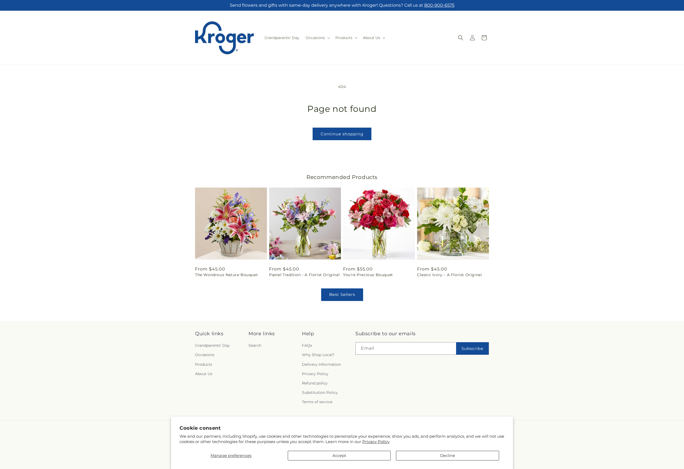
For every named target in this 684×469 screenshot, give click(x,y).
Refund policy (315, 383)
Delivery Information (321, 364)
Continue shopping (342, 133)
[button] (317, 37)
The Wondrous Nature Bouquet (226, 274)
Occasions (204, 355)
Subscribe (472, 348)
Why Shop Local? (318, 355)
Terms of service (317, 402)
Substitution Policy (320, 392)
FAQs (307, 345)
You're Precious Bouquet (368, 274)
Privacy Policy (376, 441)
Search (254, 345)
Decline (447, 455)
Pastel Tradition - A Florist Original (304, 274)
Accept (339, 455)
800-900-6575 (439, 5)
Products (203, 364)
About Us (203, 373)
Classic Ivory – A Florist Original (449, 274)
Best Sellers (342, 294)
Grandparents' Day (212, 345)
